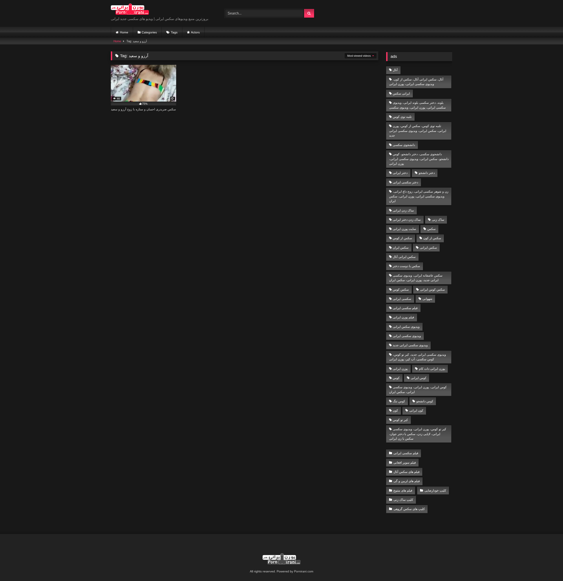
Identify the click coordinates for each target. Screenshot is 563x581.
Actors (195, 32)
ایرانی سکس (401, 93)
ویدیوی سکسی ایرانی (407, 336)
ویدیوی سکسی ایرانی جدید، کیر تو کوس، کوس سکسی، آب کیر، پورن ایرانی (417, 357)
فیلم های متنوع (402, 490)
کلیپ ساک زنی (403, 499)
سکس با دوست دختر (406, 266)
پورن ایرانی (400, 368)
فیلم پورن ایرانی (403, 317)
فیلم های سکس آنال (406, 472)
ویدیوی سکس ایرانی (406, 326)
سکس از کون (432, 238)
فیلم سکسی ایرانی (405, 308)
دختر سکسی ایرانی (405, 182)
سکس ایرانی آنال (404, 257)
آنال (395, 70)
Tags (174, 32)
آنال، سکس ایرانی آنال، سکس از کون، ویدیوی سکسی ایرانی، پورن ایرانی (416, 82)
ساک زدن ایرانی (403, 210)
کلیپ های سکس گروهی (409, 509)
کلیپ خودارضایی (435, 490)
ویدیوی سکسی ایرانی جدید (410, 345)
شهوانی (427, 299)
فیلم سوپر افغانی (404, 462)
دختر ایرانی (400, 173)
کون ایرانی (416, 410)
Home (124, 32)
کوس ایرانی (418, 378)
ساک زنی (438, 219)
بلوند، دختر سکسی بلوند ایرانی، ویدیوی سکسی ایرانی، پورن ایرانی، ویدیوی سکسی (417, 105)
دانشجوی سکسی (404, 145)
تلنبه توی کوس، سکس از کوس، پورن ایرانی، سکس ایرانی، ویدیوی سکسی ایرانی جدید (417, 130)
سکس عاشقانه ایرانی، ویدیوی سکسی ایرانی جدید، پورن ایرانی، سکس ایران (416, 278)
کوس (396, 378)
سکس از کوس (402, 238)
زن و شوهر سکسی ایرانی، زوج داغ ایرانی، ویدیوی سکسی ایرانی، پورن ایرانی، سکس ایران (419, 196)
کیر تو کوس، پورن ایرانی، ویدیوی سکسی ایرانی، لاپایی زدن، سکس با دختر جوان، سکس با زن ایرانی (417, 433)
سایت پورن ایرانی (404, 229)
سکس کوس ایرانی (432, 289)
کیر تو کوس (400, 420)
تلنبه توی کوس (402, 116)
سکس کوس (401, 289)
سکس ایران (401, 247)
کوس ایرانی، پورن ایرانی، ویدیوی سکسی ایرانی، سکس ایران (418, 389)
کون (395, 410)
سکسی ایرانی (402, 299)
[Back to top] (549, 568)
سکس (431, 229)
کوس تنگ (399, 401)
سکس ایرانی (428, 247)
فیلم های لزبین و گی (406, 481)
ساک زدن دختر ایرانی (407, 219)
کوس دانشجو (424, 401)
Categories (149, 32)
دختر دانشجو (427, 173)
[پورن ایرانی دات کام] (130, 10)
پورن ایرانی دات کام (432, 368)
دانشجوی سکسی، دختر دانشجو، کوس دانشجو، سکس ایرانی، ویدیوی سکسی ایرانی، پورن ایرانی (419, 158)
